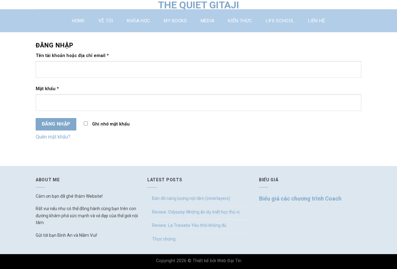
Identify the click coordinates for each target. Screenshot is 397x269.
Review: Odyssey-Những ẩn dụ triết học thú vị (195, 211)
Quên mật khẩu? (53, 137)
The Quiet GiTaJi (198, 5)
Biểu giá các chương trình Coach (300, 198)
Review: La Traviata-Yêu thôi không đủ (189, 225)
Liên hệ (316, 21)
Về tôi (105, 21)
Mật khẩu (47, 88)
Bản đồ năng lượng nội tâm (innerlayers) (191, 198)
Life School (280, 21)
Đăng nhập (56, 124)
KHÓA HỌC (138, 21)
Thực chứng (164, 238)
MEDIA (208, 21)
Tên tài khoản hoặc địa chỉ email (72, 55)
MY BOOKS (175, 21)
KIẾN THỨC (240, 21)
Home (78, 21)
